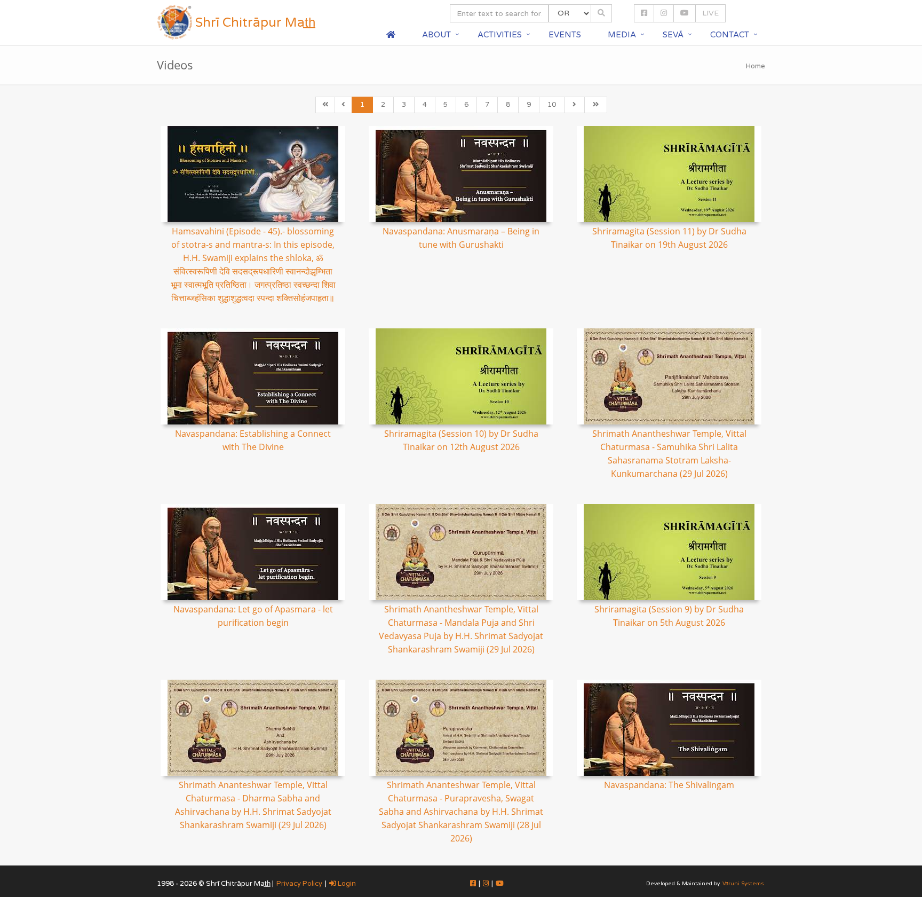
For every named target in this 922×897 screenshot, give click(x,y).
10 (551, 104)
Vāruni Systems (743, 883)
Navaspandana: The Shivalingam (669, 785)
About (436, 35)
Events (565, 35)
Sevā (673, 35)
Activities (500, 35)
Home (755, 66)
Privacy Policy (299, 883)
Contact (729, 35)
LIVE (710, 13)
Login (346, 883)
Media (622, 35)
